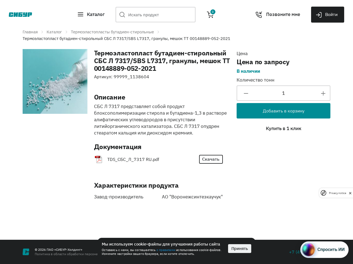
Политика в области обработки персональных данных (77, 254)
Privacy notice (337, 192)
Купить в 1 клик (283, 128)
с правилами (166, 250)
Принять (239, 248)
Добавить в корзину (283, 111)
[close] (350, 193)
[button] (91, 15)
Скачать (211, 159)
